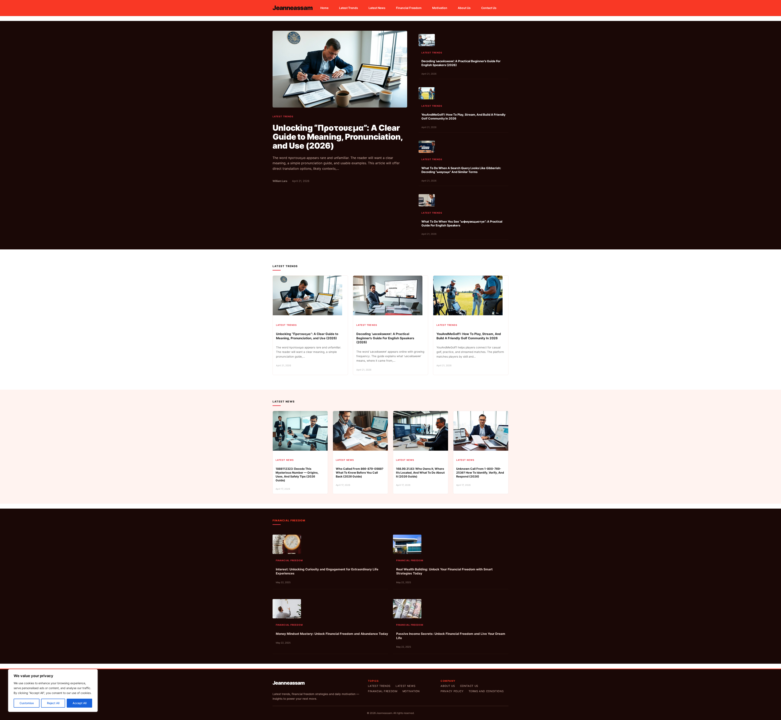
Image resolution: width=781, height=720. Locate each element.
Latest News (285, 460)
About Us (448, 685)
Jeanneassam (293, 7)
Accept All (79, 703)
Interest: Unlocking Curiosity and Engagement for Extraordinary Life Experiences (327, 571)
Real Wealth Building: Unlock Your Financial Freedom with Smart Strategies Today (444, 571)
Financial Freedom (289, 560)
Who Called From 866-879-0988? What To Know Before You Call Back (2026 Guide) (359, 472)
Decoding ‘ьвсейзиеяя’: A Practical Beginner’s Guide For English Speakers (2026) (461, 63)
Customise (27, 703)
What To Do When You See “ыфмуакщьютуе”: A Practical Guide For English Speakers (461, 223)
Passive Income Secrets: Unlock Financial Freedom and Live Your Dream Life (450, 636)
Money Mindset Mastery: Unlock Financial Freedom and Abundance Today (332, 634)
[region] (53, 690)
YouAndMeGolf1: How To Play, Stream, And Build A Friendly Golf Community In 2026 (463, 116)
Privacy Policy (452, 691)
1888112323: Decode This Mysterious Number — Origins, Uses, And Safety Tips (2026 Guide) (297, 474)
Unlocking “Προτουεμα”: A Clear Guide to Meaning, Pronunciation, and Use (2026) (337, 136)
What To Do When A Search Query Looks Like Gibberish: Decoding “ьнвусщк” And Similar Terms (461, 170)
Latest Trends (283, 116)
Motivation (411, 691)
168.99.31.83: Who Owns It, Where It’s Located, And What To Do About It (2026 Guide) (420, 472)
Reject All (53, 703)
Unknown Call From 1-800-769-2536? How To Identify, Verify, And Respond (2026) (480, 472)
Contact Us (469, 685)
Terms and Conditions (486, 691)
